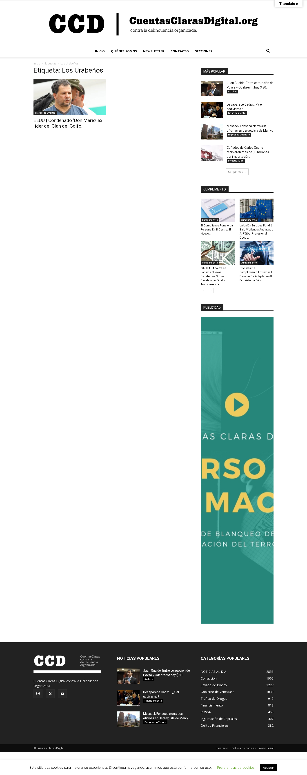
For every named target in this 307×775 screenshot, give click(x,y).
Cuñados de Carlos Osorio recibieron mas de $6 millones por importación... (248, 152)
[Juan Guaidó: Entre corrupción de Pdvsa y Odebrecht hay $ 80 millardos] (212, 88)
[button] (268, 51)
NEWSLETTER (153, 51)
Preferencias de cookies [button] (236, 767)
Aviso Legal (266, 748)
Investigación (236, 160)
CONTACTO (180, 51)
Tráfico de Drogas (45, 112)
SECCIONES (203, 51)
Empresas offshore (239, 134)
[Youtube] (62, 693)
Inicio (36, 63)
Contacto (222, 748)
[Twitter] (50, 693)
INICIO (100, 51)
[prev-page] (203, 290)
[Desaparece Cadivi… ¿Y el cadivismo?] (212, 110)
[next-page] (211, 290)
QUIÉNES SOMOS (124, 51)
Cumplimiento (210, 219)
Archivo (232, 91)
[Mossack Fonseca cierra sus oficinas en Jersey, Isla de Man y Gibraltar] (212, 132)
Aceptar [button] (268, 767)
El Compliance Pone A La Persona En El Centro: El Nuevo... (217, 229)
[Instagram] (37, 693)
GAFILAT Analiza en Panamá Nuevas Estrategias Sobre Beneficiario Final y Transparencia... (213, 276)
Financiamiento (237, 113)
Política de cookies (244, 748)
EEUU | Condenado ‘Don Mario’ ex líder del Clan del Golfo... (67, 123)
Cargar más (235, 172)
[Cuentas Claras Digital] (153, 23)
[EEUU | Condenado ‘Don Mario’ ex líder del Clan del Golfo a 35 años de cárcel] (69, 97)
